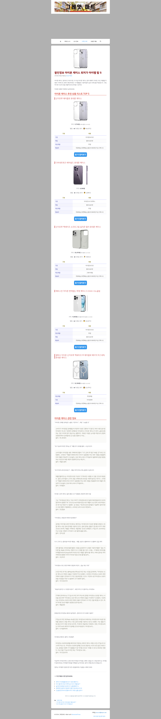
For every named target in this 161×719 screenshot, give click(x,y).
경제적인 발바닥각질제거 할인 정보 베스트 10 (69, 688)
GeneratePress (76, 714)
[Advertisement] (80, 26)
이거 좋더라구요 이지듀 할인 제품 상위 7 (66, 702)
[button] (100, 41)
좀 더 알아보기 (80, 154)
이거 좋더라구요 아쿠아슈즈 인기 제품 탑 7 (68, 684)
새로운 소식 (67, 41)
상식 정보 (76, 41)
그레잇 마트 (84, 41)
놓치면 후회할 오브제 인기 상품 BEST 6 (67, 686)
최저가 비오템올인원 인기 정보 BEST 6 (67, 682)
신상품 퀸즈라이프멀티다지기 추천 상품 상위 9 (69, 690)
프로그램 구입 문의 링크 (99, 716)
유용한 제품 (94, 41)
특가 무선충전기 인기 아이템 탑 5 (64, 704)
